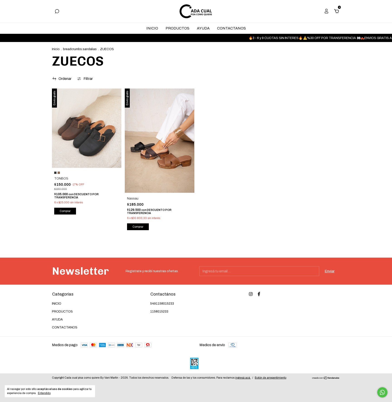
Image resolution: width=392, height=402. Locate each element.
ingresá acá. (243, 377)
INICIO (152, 28)
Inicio (56, 49)
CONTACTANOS (231, 28)
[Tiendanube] (326, 378)
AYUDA (203, 28)
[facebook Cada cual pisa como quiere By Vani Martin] (259, 294)
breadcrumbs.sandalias (80, 49)
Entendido (44, 393)
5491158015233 (162, 303)
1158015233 (159, 311)
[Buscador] (57, 11)
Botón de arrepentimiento (270, 377)
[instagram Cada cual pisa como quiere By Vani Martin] (251, 294)
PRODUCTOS (177, 28)
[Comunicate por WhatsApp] (382, 392)
